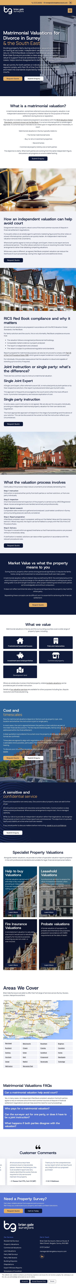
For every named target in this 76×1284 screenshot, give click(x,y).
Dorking (7, 1053)
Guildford (43, 1053)
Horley (60, 1053)
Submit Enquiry (34, 78)
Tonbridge (61, 1062)
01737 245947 (38, 2)
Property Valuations (11, 1244)
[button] (38, 1093)
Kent (24, 1057)
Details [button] (52, 1281)
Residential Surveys (11, 1241)
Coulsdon (61, 1048)
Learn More (13, 912)
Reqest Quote (38, 605)
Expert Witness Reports (13, 1268)
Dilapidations (9, 1264)
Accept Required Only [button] (39, 1281)
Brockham (43, 1044)
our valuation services (18, 689)
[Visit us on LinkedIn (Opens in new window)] (70, 3)
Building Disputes (10, 1261)
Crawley (43, 1048)
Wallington (9, 1066)
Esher (25, 1053)
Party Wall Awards (10, 1257)
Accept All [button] (25, 1281)
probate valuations (53, 683)
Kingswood (44, 1057)
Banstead (8, 1043)
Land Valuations (10, 1251)
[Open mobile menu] (70, 10)
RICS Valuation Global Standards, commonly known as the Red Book (38, 121)
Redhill (25, 1062)
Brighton (61, 1044)
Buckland (8, 1048)
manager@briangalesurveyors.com (56, 2)
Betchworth (27, 1044)
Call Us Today (33, 1211)
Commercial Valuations (12, 1247)
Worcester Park (28, 1066)
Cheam (25, 1048)
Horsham (8, 1057)
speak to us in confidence (56, 825)
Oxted (7, 1062)
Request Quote (13, 78)
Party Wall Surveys (11, 1254)
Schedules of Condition (13, 1271)
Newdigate (61, 1057)
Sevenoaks (44, 1062)
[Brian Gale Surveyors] (14, 10)
